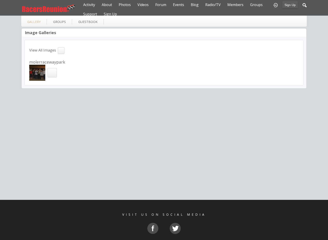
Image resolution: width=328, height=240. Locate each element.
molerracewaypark (47, 62)
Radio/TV (213, 4)
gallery (34, 22)
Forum (160, 4)
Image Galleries (40, 32)
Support (90, 14)
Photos (125, 4)
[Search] (304, 4)
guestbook (88, 22)
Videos (143, 4)
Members (235, 4)
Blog (195, 4)
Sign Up (290, 5)
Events (178, 4)
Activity (89, 4)
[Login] (275, 4)
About (107, 4)
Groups (256, 4)
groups (59, 22)
